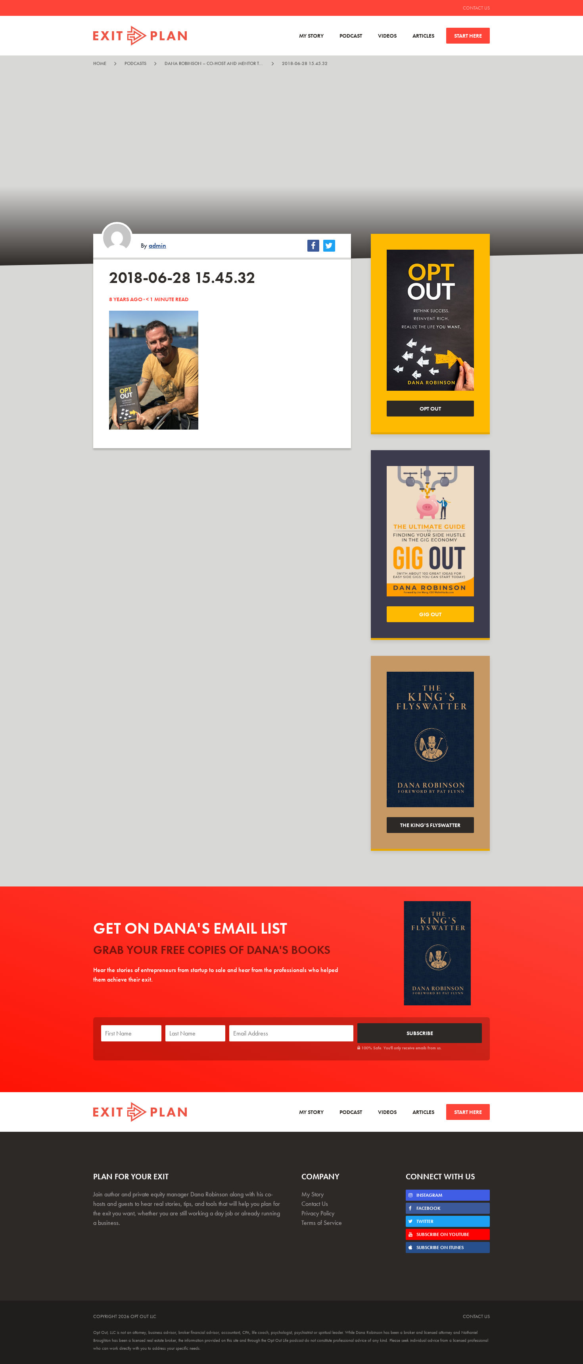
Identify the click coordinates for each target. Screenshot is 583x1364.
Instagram (428, 1195)
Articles (423, 35)
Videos (387, 35)
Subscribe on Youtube (442, 1234)
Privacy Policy (317, 1213)
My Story (311, 35)
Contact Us (476, 8)
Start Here (468, 35)
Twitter (424, 1221)
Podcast (350, 35)
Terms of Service (321, 1223)
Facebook (428, 1208)
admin (157, 245)
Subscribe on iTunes (439, 1247)
